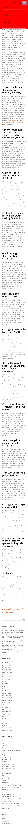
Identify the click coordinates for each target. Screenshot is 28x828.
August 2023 (6, 702)
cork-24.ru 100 (6, 757)
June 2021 (5, 725)
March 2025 (5, 691)
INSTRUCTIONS (8, 23)
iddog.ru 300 (6, 762)
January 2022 (6, 719)
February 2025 (6, 693)
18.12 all (4, 745)
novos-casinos (6, 773)
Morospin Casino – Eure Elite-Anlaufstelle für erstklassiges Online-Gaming (13, 650)
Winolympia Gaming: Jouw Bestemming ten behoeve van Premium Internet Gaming (13, 632)
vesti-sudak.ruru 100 (8, 794)
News (4, 771)
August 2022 (6, 714)
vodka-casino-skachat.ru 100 (10, 806)
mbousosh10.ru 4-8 (8, 766)
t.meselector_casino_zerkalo (10, 787)
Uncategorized (6, 789)
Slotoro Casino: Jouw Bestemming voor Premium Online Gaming (13, 640)
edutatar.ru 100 (6, 759)
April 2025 (5, 688)
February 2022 (6, 716)
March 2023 (5, 707)
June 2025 (5, 684)
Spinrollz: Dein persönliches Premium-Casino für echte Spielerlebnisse (13, 637)
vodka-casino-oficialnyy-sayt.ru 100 (12, 803)
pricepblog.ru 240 (7, 778)
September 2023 (7, 700)
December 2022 (6, 712)
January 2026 (6, 667)
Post (3, 776)
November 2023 (7, 698)
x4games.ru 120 (7, 808)
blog (3, 755)
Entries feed (5, 821)
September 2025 (7, 677)
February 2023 (6, 709)
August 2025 (6, 679)
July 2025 (5, 681)
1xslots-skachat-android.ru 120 (11, 750)
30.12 (3, 752)
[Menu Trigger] (24, 3)
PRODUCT (6, 15)
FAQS (5, 26)
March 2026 (5, 663)
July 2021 (5, 723)
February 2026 (6, 665)
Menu (15, 2)
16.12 (3, 743)
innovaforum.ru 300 (8, 764)
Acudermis (5, 2)
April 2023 (5, 705)
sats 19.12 (5, 780)
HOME (5, 7)
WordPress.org (6, 823)
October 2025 (6, 674)
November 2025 (7, 672)
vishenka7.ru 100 (7, 801)
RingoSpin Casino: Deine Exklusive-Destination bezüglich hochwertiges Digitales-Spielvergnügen (12, 645)
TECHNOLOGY (7, 19)
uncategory (5, 792)
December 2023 (6, 695)
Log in (4, 819)
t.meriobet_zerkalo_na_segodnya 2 (12, 785)
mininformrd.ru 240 (8, 769)
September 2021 (7, 721)
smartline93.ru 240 (7, 782)
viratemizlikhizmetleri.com (10, 796)
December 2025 (6, 670)
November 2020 (7, 730)
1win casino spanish (8, 748)
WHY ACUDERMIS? (9, 11)
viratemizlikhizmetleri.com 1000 (11, 799)
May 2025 (5, 686)
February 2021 (6, 728)
